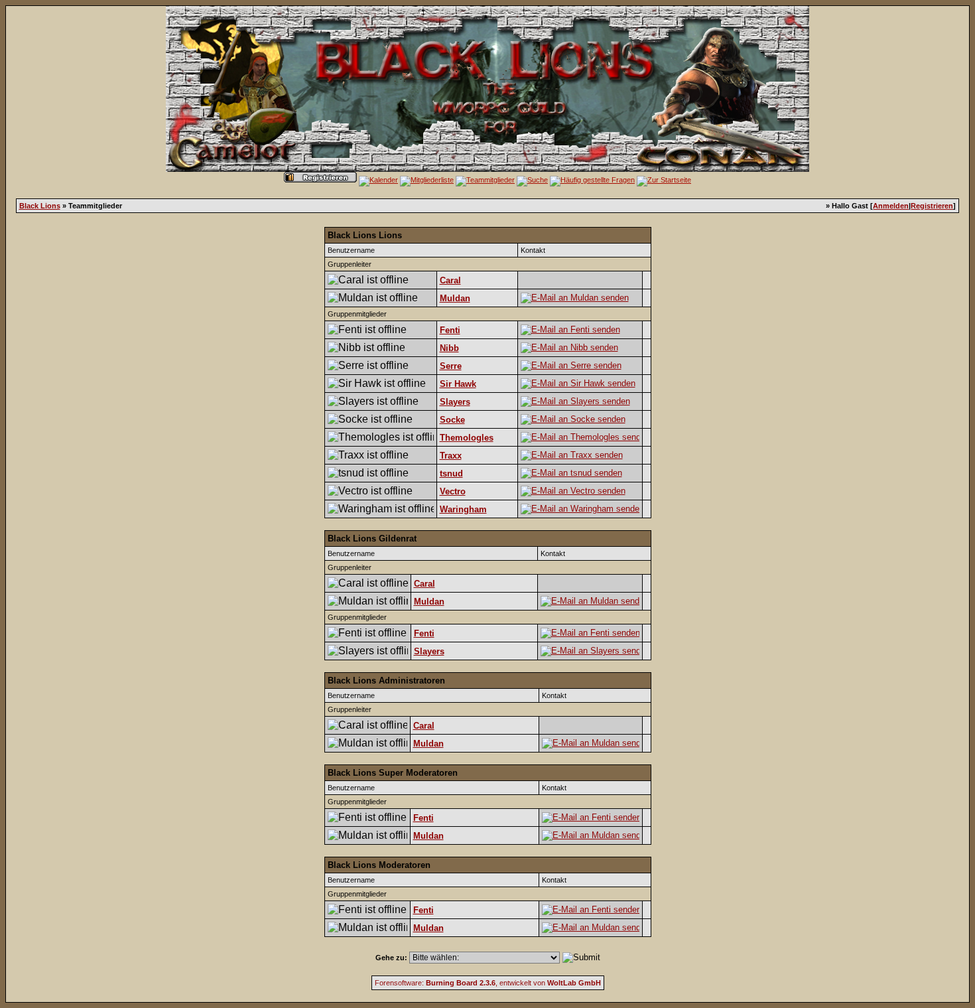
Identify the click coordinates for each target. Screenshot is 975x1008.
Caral (450, 280)
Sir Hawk (458, 384)
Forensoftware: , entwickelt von (488, 983)
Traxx (451, 456)
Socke (452, 420)
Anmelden (891, 206)
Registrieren (932, 206)
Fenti (450, 330)
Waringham (463, 509)
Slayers (455, 402)
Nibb (449, 348)
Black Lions (39, 206)
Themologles (466, 438)
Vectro (453, 491)
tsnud (451, 473)
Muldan (455, 298)
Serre (451, 366)
